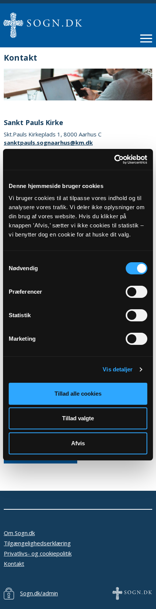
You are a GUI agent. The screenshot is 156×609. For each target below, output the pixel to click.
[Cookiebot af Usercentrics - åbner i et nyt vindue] (114, 159)
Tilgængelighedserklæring (37, 543)
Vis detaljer (118, 369)
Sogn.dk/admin (39, 593)
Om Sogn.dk (19, 533)
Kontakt (14, 563)
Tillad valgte (78, 418)
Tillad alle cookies (78, 393)
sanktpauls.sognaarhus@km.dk (48, 142)
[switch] (136, 292)
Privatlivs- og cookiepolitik (38, 553)
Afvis (78, 443)
